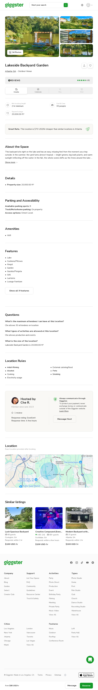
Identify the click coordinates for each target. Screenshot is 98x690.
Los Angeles (9, 628)
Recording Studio (78, 606)
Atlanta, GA (10, 71)
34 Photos (16, 52)
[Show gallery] (32, 36)
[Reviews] (93, 562)
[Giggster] (14, 5)
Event (51, 590)
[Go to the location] (18, 518)
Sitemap (57, 675)
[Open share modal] (24, 511)
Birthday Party (54, 594)
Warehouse (76, 610)
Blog (6, 582)
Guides (7, 586)
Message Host (64, 419)
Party (51, 578)
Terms (40, 675)
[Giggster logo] (13, 562)
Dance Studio (76, 602)
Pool (73, 586)
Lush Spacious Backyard (17, 531)
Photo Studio (76, 578)
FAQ (28, 582)
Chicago (7, 641)
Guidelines (31, 590)
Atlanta (7, 637)
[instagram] (77, 562)
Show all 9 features (19, 290)
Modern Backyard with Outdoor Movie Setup (77, 531)
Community (31, 586)
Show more (10, 162)
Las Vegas (31, 641)
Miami (6, 645)
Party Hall (75, 632)
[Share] (84, 65)
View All (52, 615)
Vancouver (31, 632)
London (30, 628)
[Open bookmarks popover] (90, 65)
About (6, 578)
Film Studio (75, 590)
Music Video (54, 610)
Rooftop (52, 637)
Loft (73, 628)
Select (6, 590)
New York (8, 632)
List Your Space (33, 578)
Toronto (30, 637)
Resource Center (33, 594)
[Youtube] (87, 562)
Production (53, 586)
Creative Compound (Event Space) (48, 531)
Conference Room (56, 641)
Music (51, 628)
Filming (52, 598)
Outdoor (52, 632)
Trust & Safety (33, 598)
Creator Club (9, 594)
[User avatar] (88, 5)
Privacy (48, 675)
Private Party (54, 606)
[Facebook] (71, 562)
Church (74, 598)
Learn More (64, 411)
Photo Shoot (54, 582)
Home (73, 582)
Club (73, 594)
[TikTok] (82, 562)
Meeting (52, 602)
